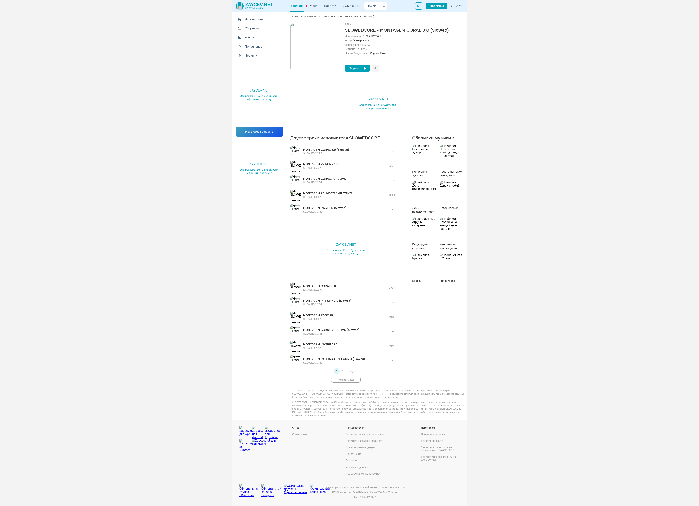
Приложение (353, 453)
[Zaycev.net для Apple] (244, 431)
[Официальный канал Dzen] (320, 487)
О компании (299, 434)
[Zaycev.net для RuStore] (244, 445)
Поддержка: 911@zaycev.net (363, 473)
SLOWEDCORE (372, 36)
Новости (330, 6)
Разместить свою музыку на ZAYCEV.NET (438, 458)
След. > (352, 371)
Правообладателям (433, 434)
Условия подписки (357, 467)
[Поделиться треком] (375, 68)
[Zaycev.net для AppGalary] (270, 431)
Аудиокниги (351, 6)
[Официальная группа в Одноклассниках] (297, 487)
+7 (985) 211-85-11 (367, 497)
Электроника (361, 40)
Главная (297, 6)
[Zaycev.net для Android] (257, 431)
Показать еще (345, 379)
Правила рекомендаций (360, 447)
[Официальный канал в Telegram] (272, 487)
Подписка (352, 460)
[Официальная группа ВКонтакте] (250, 487)
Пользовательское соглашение (365, 434)
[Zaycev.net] (254, 6)
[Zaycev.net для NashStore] (264, 445)
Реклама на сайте (432, 440)
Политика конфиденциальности (365, 440)
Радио (313, 6)
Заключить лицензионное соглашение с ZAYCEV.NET (437, 449)
